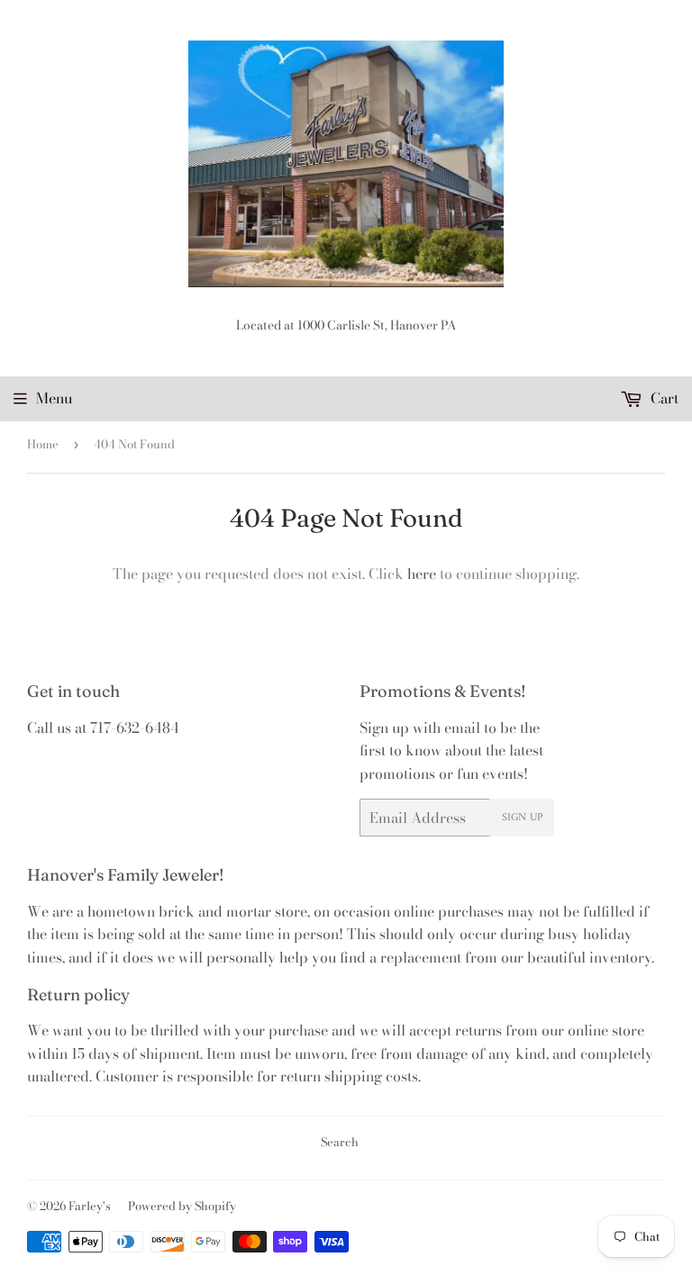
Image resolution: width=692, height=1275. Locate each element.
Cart (662, 398)
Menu (54, 398)
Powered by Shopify (182, 1206)
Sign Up (522, 818)
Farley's (89, 1206)
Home (43, 444)
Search (340, 1142)
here (421, 573)
